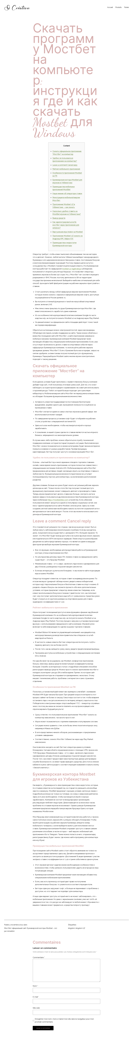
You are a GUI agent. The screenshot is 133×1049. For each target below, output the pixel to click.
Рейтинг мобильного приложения (66, 169)
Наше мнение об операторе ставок (67, 193)
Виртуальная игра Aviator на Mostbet (67, 232)
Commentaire (39, 957)
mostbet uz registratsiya (71, 269)
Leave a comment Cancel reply (64, 165)
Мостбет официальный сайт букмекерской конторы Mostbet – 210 (30, 928)
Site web (36, 1008)
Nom (35, 986)
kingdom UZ (80, 928)
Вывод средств (58, 218)
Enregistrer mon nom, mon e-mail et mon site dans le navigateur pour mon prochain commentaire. (64, 1020)
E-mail (36, 997)
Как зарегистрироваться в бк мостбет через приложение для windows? (65, 225)
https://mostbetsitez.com (58, 500)
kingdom (71, 928)
